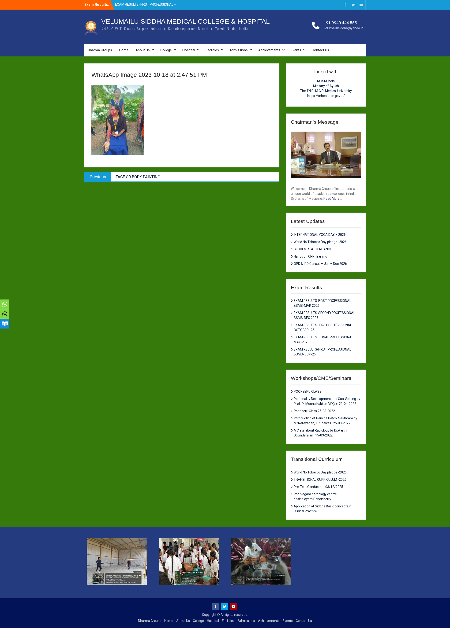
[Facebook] (345, 5)
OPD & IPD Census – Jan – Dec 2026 (320, 264)
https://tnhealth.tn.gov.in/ (326, 96)
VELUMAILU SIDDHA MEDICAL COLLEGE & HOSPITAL (185, 21)
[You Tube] (361, 5)
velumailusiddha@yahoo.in (343, 28)
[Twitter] (353, 5)
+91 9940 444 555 (340, 22)
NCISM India (326, 81)
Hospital (188, 50)
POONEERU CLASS (308, 391)
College (166, 50)
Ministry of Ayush (326, 86)
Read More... (332, 198)
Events (296, 50)
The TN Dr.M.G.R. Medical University (326, 91)
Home (123, 50)
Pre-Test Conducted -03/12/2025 (318, 487)
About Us (142, 50)
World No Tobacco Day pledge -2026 (320, 242)
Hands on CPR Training (310, 256)
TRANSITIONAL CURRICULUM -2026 (320, 479)
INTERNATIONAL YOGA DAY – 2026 (320, 234)
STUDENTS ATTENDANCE (313, 249)
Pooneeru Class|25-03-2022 (314, 411)
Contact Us (320, 50)
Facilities (212, 50)
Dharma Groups (100, 50)
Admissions (238, 50)
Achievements (269, 50)
